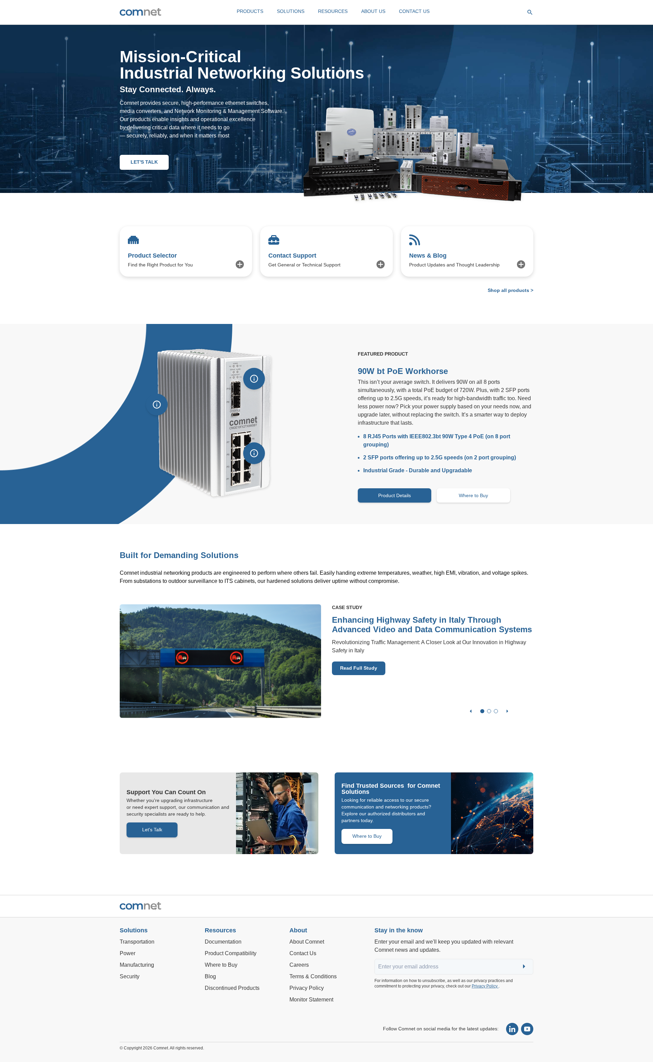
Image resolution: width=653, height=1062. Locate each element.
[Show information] (157, 404)
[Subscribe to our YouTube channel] (527, 1029)
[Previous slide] (471, 711)
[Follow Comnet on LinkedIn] (512, 1029)
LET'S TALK (144, 162)
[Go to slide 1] (482, 711)
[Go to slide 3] (496, 711)
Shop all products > (510, 290)
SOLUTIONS (290, 11)
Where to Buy (473, 495)
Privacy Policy (485, 986)
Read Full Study (358, 668)
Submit (524, 966)
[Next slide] (507, 711)
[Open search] (529, 12)
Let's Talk (152, 829)
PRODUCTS (250, 11)
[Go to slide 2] (489, 711)
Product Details (394, 495)
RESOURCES (333, 11)
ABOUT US (373, 11)
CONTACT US (414, 11)
